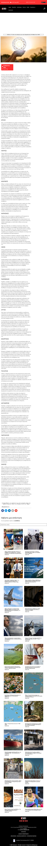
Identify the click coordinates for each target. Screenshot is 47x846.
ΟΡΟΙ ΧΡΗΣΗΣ (13, 836)
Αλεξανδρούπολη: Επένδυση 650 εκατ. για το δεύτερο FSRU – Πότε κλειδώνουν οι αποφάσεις (13, 753)
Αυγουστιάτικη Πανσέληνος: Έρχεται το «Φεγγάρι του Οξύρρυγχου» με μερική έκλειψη (32, 781)
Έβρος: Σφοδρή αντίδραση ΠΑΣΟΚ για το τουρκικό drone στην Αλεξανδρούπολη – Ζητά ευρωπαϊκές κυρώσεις (33, 581)
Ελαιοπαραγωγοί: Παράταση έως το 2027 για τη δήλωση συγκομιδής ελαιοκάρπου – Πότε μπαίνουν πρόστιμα (33, 724)
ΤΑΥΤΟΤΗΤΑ (23, 831)
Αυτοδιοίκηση (19, 7)
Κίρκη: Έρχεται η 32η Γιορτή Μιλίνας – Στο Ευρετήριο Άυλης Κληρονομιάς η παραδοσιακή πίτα (13, 810)
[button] (44, 8)
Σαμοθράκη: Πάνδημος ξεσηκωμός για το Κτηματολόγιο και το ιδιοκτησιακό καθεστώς (13, 696)
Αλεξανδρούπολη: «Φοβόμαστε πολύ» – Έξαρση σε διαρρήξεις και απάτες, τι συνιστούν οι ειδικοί (33, 609)
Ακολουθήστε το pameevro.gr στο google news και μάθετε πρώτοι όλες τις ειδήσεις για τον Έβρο (16, 503)
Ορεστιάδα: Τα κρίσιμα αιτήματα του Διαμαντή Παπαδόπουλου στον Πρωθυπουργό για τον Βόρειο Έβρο (12, 581)
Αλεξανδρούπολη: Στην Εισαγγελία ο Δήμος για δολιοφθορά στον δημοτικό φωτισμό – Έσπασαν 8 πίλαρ (13, 781)
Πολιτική (24, 7)
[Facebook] (42, 2)
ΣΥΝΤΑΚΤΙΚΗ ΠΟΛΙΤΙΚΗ (31, 836)
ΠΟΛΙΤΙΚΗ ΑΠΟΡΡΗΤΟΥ (21, 836)
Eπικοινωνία (11, 10)
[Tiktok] (43, 2)
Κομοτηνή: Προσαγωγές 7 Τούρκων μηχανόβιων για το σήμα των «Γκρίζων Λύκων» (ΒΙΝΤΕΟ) (32, 552)
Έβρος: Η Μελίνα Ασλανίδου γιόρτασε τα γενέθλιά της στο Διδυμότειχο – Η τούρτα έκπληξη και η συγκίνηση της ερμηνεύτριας (13, 552)
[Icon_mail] (41, 2)
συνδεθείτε (17, 520)
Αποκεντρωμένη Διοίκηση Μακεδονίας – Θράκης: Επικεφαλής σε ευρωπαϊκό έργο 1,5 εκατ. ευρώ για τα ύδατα (13, 667)
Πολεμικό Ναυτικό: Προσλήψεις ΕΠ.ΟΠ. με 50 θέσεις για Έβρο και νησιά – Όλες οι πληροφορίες (33, 638)
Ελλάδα (28, 7)
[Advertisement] (23, 22)
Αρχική (10, 7)
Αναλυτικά (7, 554)
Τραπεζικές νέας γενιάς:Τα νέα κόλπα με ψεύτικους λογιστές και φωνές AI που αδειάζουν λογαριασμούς (33, 667)
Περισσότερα (32, 7)
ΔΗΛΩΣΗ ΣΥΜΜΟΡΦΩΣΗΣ (23, 833)
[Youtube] (45, 2)
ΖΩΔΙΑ (4, 514)
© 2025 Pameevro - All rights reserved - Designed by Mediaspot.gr (23, 845)
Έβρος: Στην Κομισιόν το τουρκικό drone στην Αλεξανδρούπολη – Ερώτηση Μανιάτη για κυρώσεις (13, 638)
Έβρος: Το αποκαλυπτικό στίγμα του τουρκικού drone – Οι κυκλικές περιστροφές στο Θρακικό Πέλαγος (33, 696)
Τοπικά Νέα (14, 7)
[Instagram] (44, 2)
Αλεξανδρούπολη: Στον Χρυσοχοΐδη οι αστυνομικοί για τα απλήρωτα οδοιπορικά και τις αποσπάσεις (33, 753)
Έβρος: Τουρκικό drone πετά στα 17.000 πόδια (12, 724)
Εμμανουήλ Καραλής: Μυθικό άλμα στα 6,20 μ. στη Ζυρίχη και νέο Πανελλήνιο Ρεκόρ (33, 810)
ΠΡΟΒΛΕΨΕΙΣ (10, 514)
